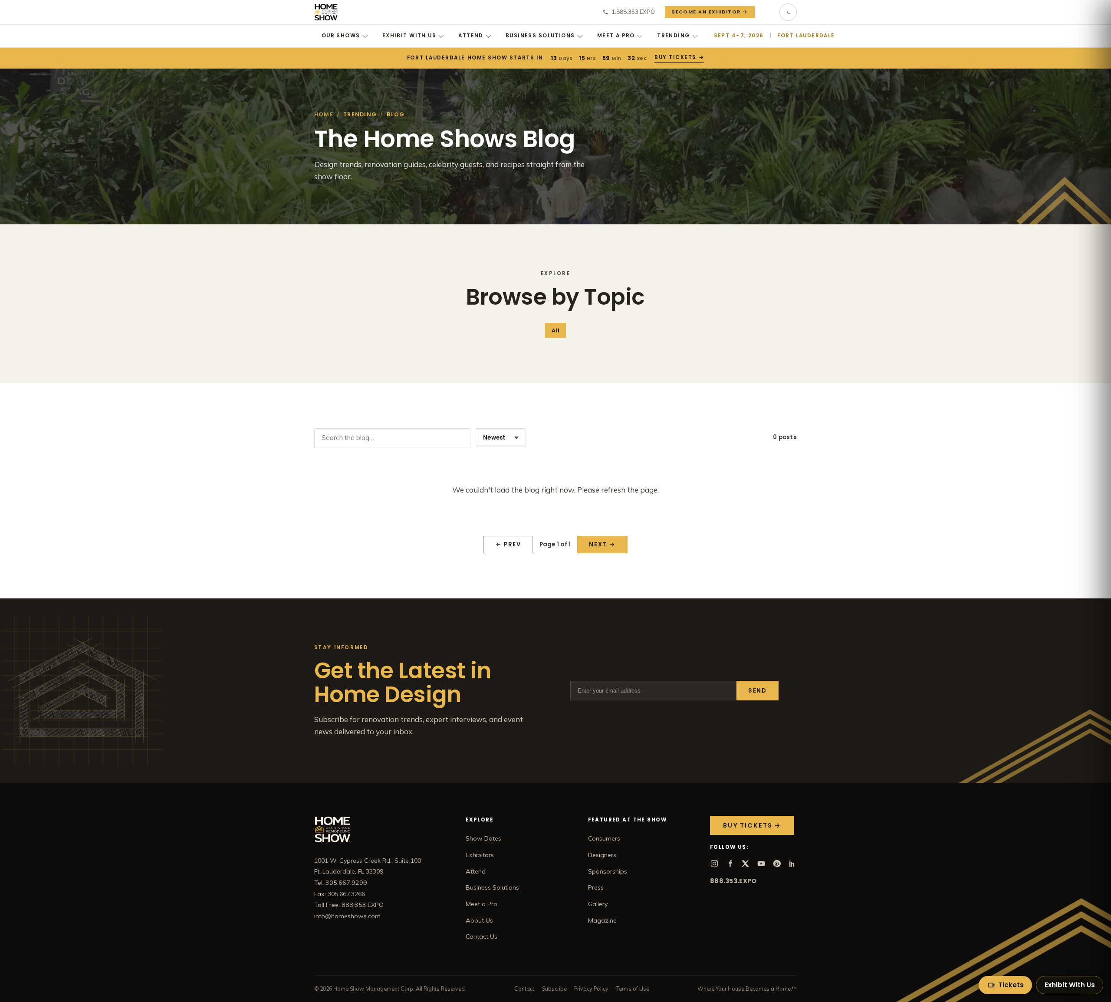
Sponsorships (607, 871)
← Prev (508, 544)
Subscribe (554, 988)
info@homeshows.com (347, 916)
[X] (745, 863)
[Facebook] (730, 863)
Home (323, 114)
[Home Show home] (326, 12)
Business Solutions (540, 35)
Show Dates (483, 838)
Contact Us (481, 936)
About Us (479, 920)
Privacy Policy (591, 988)
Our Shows (341, 35)
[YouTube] (761, 863)
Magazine (602, 920)
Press (596, 887)
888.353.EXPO (733, 881)
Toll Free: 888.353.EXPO (349, 905)
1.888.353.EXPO (633, 11)
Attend (470, 35)
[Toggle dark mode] (788, 12)
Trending (673, 35)
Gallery (598, 904)
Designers (602, 855)
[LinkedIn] (792, 863)
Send (757, 691)
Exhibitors (480, 855)
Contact (524, 988)
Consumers (604, 838)
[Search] (767, 12)
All (555, 330)
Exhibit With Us (409, 35)
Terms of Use (632, 988)
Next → (602, 544)
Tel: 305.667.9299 (340, 883)
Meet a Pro (616, 35)
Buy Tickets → (678, 57)
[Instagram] (714, 863)
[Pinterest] (776, 863)
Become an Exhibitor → (709, 11)
